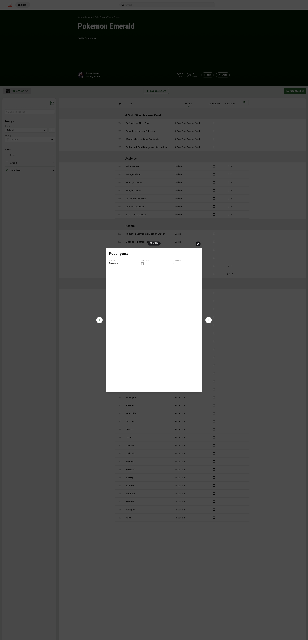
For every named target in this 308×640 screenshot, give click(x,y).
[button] (99, 320)
